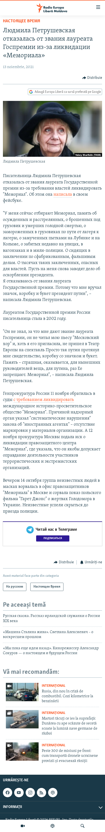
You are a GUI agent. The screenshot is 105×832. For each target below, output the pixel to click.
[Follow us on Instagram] (30, 792)
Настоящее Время (21, 21)
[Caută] (82, 826)
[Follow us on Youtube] (18, 792)
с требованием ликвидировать (43, 400)
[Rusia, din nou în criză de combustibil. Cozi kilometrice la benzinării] (22, 692)
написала (62, 195)
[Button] (92, 78)
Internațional (53, 686)
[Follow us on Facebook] (7, 792)
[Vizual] (22, 826)
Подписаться (52, 538)
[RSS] (41, 792)
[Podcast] (52, 826)
